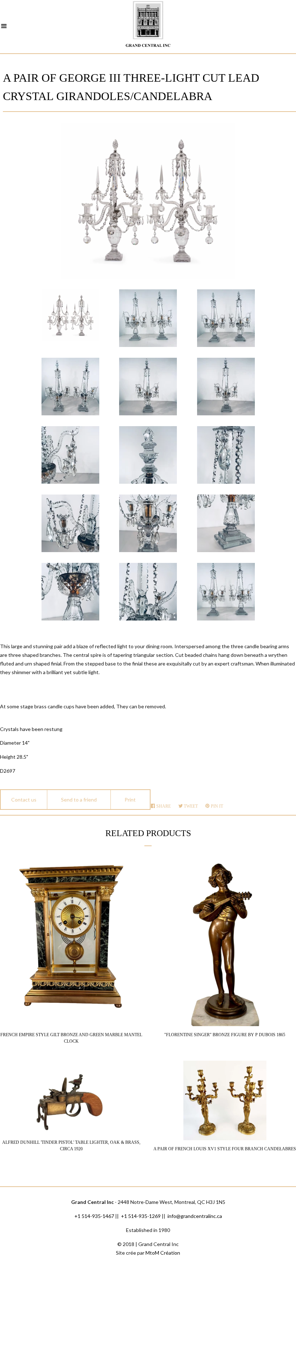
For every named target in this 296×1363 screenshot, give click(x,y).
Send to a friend (79, 799)
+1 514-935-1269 (141, 1216)
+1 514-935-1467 (94, 1216)
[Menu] (4, 27)
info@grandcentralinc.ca (194, 1216)
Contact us (23, 799)
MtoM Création (162, 1253)
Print (130, 799)
